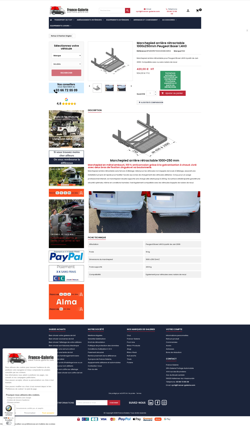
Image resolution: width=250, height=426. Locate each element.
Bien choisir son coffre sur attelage (63, 369)
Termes (138, 393)
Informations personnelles (177, 335)
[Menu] (13, 405)
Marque (177, 51)
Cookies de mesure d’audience (18, 400)
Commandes (171, 342)
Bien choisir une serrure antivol (62, 349)
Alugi (129, 349)
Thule (129, 359)
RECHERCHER (66, 72)
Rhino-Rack (132, 352)
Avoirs (168, 345)
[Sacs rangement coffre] (66, 223)
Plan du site (93, 369)
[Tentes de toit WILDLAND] (66, 129)
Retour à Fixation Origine (61, 36)
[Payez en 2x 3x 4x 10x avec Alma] (66, 192)
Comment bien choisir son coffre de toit (65, 372)
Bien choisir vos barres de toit (61, 339)
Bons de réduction (174, 352)
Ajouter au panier (172, 93)
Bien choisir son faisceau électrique (64, 345)
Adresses (170, 349)
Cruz (129, 335)
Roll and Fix (131, 356)
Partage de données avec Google (19, 398)
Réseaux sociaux (13, 402)
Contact (171, 358)
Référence (141, 51)
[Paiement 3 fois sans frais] (66, 273)
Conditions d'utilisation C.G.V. (100, 349)
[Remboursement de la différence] (66, 157)
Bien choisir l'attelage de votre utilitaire (65, 342)
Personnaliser (30, 413)
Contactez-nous (95, 366)
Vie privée (131, 393)
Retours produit (172, 339)
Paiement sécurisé (96, 352)
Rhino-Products (133, 345)
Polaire (130, 362)
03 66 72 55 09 (172, 12)
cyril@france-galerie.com (148, 11)
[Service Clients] (66, 88)
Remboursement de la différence (102, 356)
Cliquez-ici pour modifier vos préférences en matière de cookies (27, 424)
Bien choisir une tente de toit (61, 352)
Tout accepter (48, 413)
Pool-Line (131, 342)
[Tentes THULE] (66, 176)
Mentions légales (95, 335)
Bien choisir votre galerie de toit (62, 335)
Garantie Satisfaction (97, 339)
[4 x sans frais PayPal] (66, 256)
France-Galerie (133, 339)
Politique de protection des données (103, 345)
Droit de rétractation (96, 342)
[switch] (8, 423)
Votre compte (174, 329)
